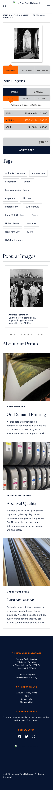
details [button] (42, 98)
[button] (26, 113)
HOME (5, 15)
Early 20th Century (14, 215)
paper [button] (14, 92)
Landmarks (10, 181)
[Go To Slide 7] (28, 334)
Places (35, 215)
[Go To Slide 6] (25, 334)
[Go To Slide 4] (19, 334)
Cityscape (10, 198)
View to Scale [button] (42, 70)
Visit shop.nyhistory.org (26, 677)
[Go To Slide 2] (14, 334)
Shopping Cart (26, 702)
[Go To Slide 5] (22, 334)
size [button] (10, 98)
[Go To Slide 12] (42, 334)
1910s (30, 231)
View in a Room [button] (26, 70)
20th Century (32, 206)
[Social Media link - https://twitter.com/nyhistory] (25, 737)
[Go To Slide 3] (16, 334)
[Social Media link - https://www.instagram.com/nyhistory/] (32, 737)
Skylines (27, 198)
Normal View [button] (11, 70)
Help (26, 696)
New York (31, 223)
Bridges (28, 181)
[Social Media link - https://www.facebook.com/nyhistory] (19, 737)
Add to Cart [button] (26, 150)
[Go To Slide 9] (33, 334)
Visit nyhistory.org (26, 674)
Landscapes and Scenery (18, 190)
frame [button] (26, 98)
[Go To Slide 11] (39, 334)
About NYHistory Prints (26, 693)
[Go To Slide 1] (11, 334)
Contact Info (26, 699)
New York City (12, 231)
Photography (11, 206)
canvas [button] (38, 92)
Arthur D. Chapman (15, 173)
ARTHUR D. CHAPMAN (20, 15)
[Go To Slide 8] (31, 334)
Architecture (38, 173)
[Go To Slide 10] (36, 334)
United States (12, 223)
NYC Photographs (14, 240)
